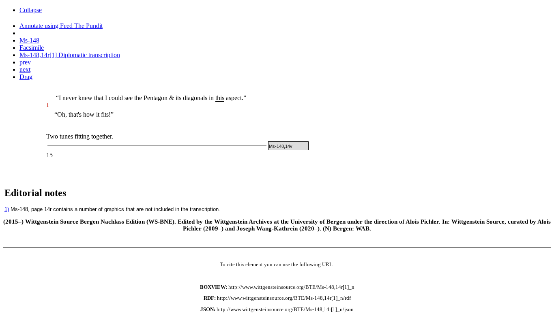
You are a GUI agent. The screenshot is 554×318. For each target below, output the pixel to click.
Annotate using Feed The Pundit (61, 25)
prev (25, 62)
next (24, 69)
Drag (25, 76)
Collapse (30, 9)
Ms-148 (29, 40)
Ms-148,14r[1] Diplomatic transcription (69, 54)
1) (6, 209)
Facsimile (31, 47)
